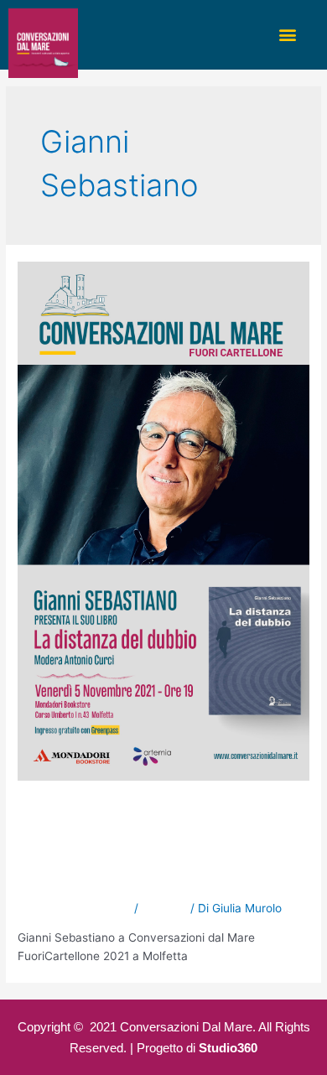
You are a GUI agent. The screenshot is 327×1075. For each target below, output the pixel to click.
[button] (288, 35)
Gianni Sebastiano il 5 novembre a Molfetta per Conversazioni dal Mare (162, 846)
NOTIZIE (164, 908)
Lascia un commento (74, 908)
